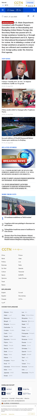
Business (4, 265)
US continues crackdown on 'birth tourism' (17, 217)
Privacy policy (19, 398)
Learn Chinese (22, 278)
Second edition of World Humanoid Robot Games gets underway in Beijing (17, 139)
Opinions (4, 278)
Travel (3, 281)
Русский (20, 292)
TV (20, 10)
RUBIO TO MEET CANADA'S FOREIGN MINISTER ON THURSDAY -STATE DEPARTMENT (18, 179)
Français (4, 299)
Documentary (22, 296)
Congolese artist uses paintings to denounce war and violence (19, 224)
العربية (3, 302)
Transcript (21, 271)
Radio (12, 10)
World (3, 258)
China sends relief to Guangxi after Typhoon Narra (18, 111)
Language (30, 2)
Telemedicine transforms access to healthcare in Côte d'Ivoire (19, 230)
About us (27, 398)
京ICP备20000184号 (19, 401)
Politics (4, 262)
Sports (3, 275)
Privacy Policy (4, 414)
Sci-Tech (4, 268)
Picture (20, 255)
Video (20, 258)
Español (4, 296)
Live (19, 262)
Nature (3, 285)
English (4, 292)
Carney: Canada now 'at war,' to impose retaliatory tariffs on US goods (16, 82)
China (3, 255)
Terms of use (5, 398)
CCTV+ (20, 299)
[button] (4, 77)
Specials (20, 268)
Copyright (12, 398)
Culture (4, 271)
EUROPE (20, 275)
